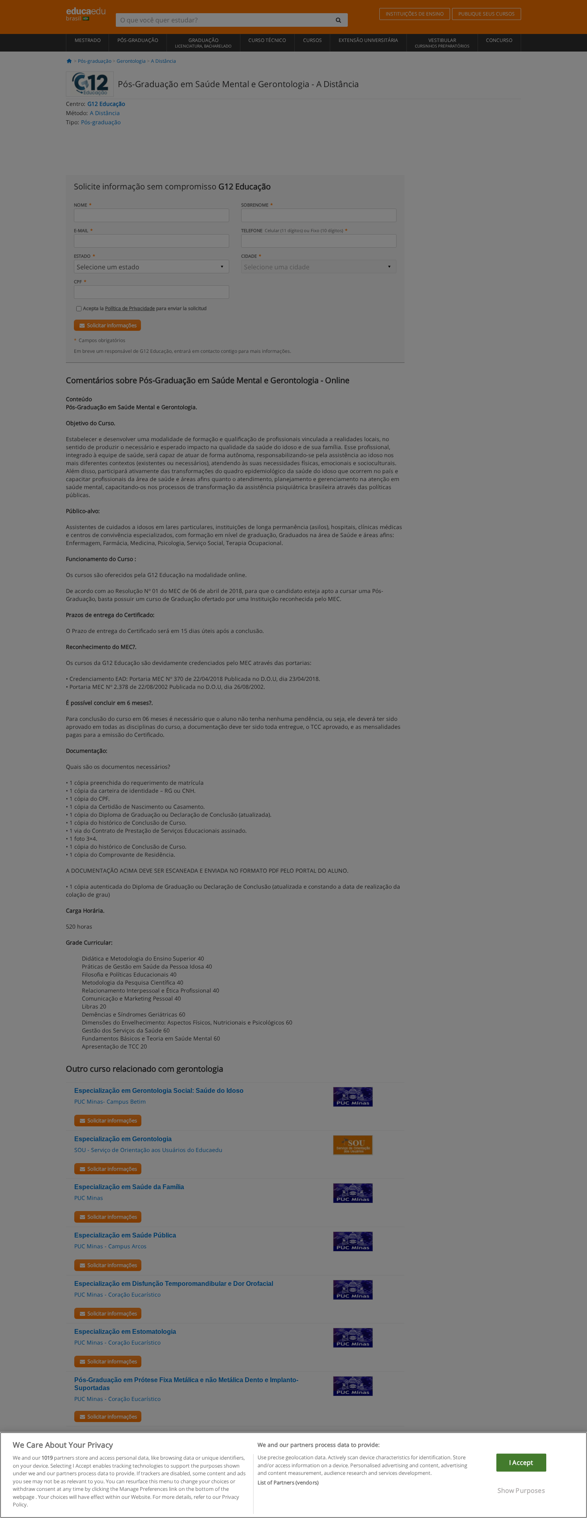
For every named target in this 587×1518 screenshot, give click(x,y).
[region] (293, 1475)
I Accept (521, 1462)
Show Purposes (521, 1490)
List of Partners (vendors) (288, 1482)
